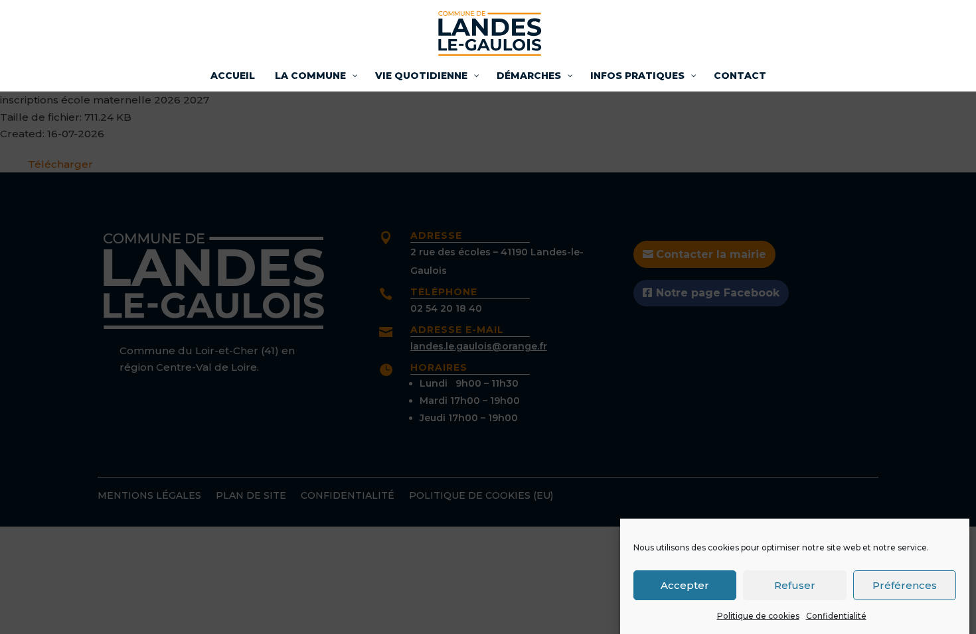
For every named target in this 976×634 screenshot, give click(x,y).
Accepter (685, 584)
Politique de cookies (758, 616)
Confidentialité (836, 616)
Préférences (904, 584)
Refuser (794, 584)
